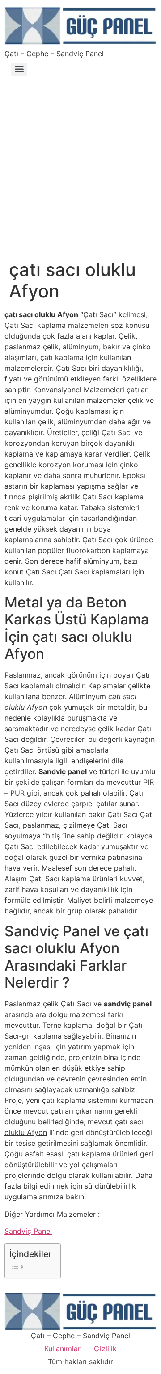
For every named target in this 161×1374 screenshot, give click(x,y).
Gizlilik (105, 1348)
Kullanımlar (62, 1348)
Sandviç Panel (28, 1231)
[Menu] (19, 69)
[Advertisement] (80, 163)
